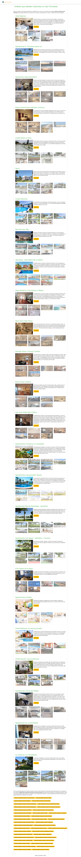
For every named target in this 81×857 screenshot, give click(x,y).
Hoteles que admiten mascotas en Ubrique (56, 819)
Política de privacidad (39, 855)
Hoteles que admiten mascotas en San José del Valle (43, 840)
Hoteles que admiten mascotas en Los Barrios (57, 813)
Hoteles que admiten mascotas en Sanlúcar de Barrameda (24, 806)
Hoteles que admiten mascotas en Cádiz (43, 797)
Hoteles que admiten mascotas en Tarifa (39, 819)
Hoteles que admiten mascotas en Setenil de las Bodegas (24, 846)
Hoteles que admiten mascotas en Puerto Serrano (57, 828)
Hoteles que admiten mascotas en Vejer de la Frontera (24, 822)
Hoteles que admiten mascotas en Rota (40, 813)
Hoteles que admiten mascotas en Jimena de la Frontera (44, 825)
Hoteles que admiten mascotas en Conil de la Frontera (41, 816)
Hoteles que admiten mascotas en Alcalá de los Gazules (45, 837)
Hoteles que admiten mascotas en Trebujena (22, 831)
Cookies (44, 855)
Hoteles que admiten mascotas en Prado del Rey (23, 834)
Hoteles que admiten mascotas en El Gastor (41, 849)
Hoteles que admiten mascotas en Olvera (21, 828)
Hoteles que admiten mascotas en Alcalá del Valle (23, 840)
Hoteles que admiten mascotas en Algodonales (42, 834)
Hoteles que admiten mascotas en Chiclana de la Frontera (48, 803)
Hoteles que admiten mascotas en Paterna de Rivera (23, 837)
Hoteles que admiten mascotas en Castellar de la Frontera (42, 843)
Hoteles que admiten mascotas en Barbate (22, 816)
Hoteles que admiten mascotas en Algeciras (22, 800)
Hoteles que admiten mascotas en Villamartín (44, 822)
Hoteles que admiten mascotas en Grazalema (45, 846)
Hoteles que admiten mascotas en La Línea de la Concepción (48, 806)
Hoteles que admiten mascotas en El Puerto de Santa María (25, 803)
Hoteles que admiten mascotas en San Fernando (41, 800)
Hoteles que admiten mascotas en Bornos (38, 828)
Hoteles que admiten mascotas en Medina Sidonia (23, 825)
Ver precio (36, 26)
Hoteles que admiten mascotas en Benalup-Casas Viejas (42, 831)
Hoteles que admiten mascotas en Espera (22, 843)
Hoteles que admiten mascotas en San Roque (22, 813)
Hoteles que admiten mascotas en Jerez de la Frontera (24, 797)
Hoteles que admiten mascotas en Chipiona (22, 819)
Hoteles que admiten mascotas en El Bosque (22, 849)
